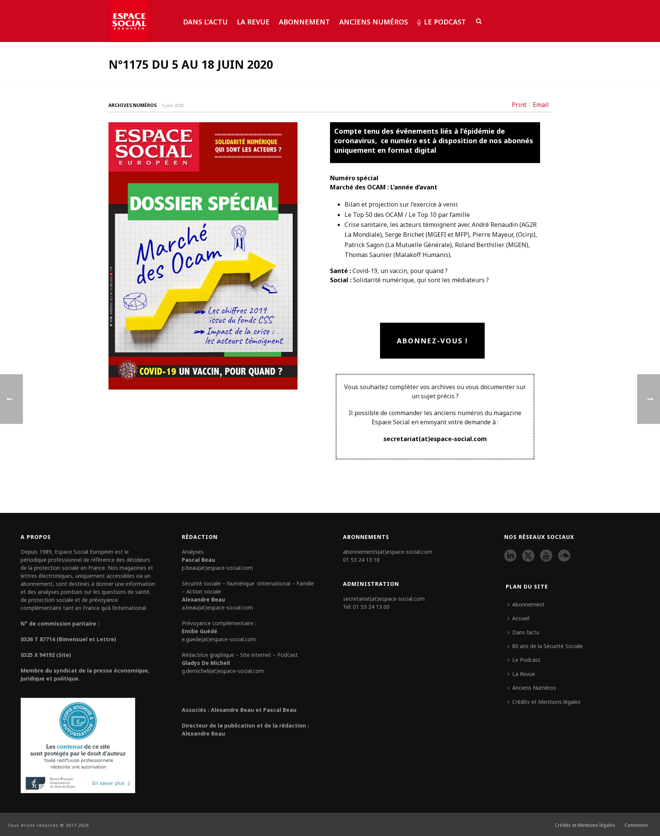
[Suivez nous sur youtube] (546, 556)
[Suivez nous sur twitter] (528, 556)
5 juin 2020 (172, 105)
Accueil (520, 618)
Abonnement (304, 21)
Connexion (636, 825)
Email (541, 105)
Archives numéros (132, 105)
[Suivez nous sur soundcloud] (564, 556)
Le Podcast (445, 21)
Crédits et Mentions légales (546, 701)
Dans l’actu (205, 21)
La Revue (253, 21)
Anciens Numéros (373, 21)
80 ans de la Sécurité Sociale (547, 646)
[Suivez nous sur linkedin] (510, 556)
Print (519, 105)
